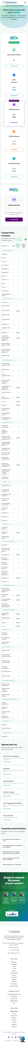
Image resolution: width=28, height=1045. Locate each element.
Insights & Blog (14, 1000)
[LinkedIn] (15, 1037)
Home (14, 1013)
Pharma (14, 970)
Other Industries (14, 986)
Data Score (14, 998)
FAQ (14, 1003)
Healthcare (14, 962)
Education (14, 977)
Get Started (14, 66)
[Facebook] (9, 1037)
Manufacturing (14, 973)
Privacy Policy (8, 1040)
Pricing (14, 1022)
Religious (14, 979)
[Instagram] (12, 1037)
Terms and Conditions (18, 1040)
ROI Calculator (14, 996)
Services (14, 1018)
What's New (14, 1011)
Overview (14, 1024)
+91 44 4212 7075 (14, 947)
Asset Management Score (14, 994)
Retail (14, 966)
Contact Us (14, 1026)
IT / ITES (14, 968)
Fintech (14, 975)
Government (14, 984)
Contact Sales (14, 219)
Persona (14, 1020)
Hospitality (14, 964)
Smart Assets (14, 1015)
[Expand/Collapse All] (8, 246)
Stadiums (14, 981)
